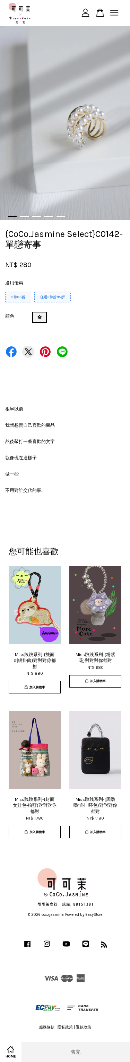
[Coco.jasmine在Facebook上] (27, 947)
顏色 (9, 316)
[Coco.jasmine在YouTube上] (66, 947)
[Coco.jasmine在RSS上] (104, 946)
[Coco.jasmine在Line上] (85, 947)
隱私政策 (65, 1027)
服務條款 (46, 1027)
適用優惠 (14, 282)
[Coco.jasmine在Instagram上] (47, 947)
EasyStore (93, 914)
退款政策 (83, 1027)
